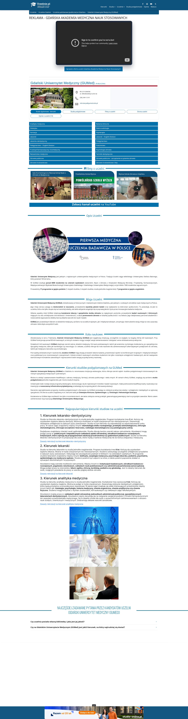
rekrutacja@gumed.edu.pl (89, 103)
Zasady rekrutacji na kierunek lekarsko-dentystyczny (63, 441)
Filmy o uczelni (110, 112)
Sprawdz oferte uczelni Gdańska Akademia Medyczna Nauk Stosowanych (93, 69)
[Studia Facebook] (143, 4)
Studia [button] (111, 7)
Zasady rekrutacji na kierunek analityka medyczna (61, 504)
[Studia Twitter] (155, 4)
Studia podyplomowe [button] (134, 7)
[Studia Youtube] (151, 4)
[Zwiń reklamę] (94, 705)
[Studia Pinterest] (147, 4)
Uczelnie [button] (120, 7)
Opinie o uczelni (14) (46, 116)
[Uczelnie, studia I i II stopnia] (40, 5)
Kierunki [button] (104, 7)
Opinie (146, 7)
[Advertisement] (94, 677)
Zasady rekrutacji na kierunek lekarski (56, 474)
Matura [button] (153, 7)
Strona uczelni (142, 112)
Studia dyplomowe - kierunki (46, 112)
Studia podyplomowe (78, 112)
